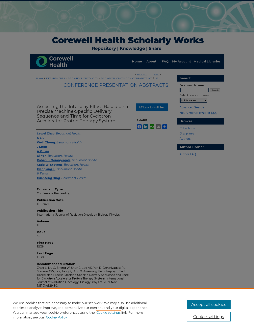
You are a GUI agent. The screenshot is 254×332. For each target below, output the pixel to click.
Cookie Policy (56, 317)
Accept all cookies (208, 304)
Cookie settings (108, 312)
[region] (127, 310)
